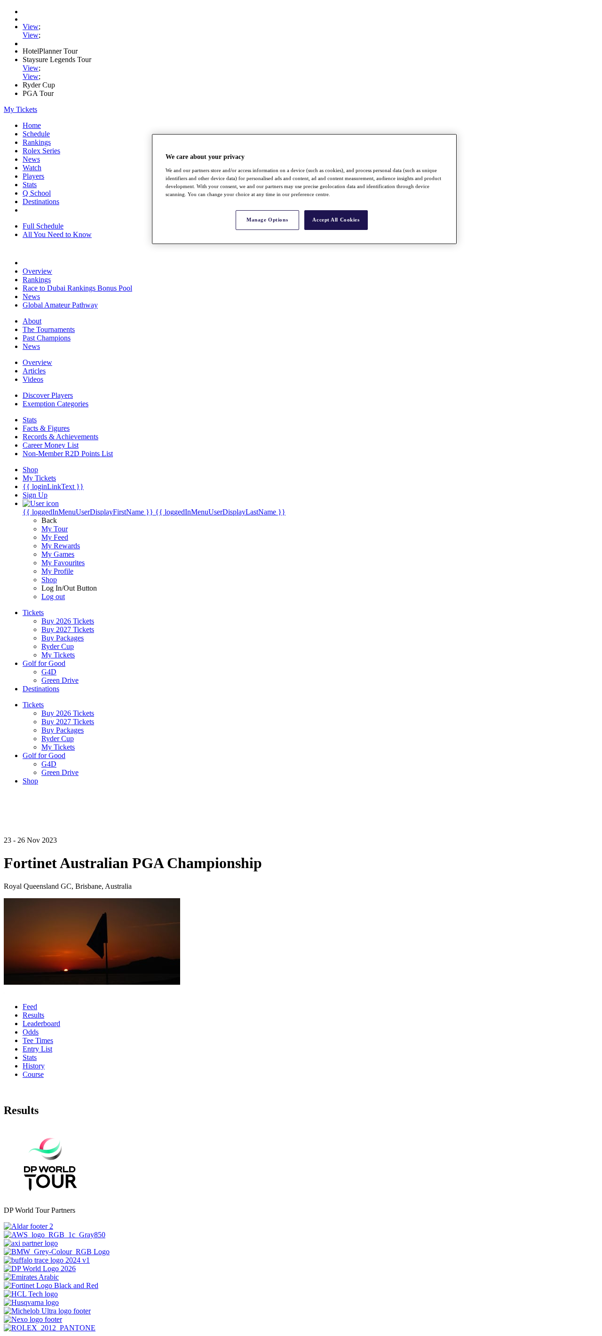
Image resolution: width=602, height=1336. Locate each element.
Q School (37, 193)
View (31, 27)
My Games (57, 554)
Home (32, 125)
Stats (30, 185)
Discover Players (48, 395)
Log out (53, 597)
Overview (37, 271)
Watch (32, 168)
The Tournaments (49, 329)
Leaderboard (41, 1024)
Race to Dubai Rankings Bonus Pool (77, 288)
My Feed (54, 537)
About (32, 321)
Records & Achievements (60, 437)
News (31, 159)
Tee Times (38, 1040)
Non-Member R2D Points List (68, 454)
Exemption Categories (55, 404)
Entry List (37, 1049)
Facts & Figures (46, 428)
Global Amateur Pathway (60, 305)
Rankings (37, 142)
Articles (34, 371)
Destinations (41, 202)
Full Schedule (43, 226)
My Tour (54, 529)
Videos (33, 379)
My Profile (57, 571)
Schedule (36, 134)
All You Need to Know (57, 234)
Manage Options (267, 219)
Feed (30, 1007)
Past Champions (47, 338)
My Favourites (63, 563)
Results (33, 1015)
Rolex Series (41, 151)
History (34, 1066)
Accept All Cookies (335, 219)
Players (33, 176)
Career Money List (51, 445)
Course (33, 1074)
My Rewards (60, 546)
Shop (49, 580)
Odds (31, 1032)
